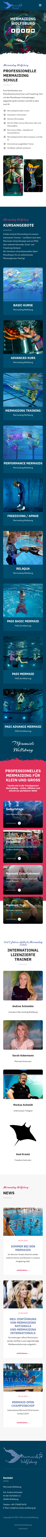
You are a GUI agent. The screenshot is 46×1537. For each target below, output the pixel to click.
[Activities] (23, 846)
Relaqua (23, 569)
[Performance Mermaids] (23, 427)
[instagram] (18, 31)
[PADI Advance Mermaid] (23, 690)
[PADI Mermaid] (23, 638)
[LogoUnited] (12, 2)
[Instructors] (23, 880)
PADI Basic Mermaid (23, 621)
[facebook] (13, 31)
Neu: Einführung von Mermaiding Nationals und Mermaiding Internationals (23, 1326)
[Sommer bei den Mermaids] (23, 1209)
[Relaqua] (23, 532)
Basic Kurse (23, 305)
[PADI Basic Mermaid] (23, 585)
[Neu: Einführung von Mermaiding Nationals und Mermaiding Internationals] (23, 1282)
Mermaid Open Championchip (23, 1404)
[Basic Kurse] (23, 269)
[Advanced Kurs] (23, 322)
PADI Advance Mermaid (23, 727)
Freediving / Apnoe (23, 516)
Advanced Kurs (23, 358)
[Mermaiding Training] (23, 374)
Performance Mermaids (23, 463)
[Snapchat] (23, 31)
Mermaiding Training (23, 411)
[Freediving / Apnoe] (23, 480)
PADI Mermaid (23, 674)
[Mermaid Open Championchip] (23, 1365)
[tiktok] (28, 31)
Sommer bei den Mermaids (23, 1248)
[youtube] (33, 31)
